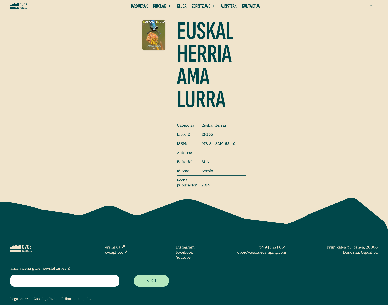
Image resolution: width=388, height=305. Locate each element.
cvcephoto (116, 252)
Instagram (185, 247)
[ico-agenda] (371, 6)
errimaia (115, 247)
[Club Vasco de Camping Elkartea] (19, 6)
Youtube (183, 257)
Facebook (184, 252)
